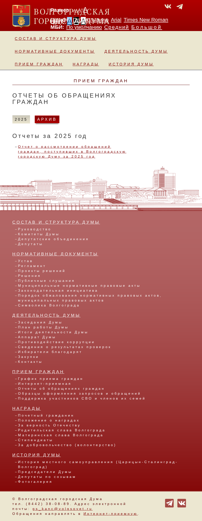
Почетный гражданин (46, 415)
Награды (86, 64)
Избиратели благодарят (50, 352)
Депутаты (30, 244)
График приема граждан (51, 379)
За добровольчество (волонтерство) (67, 445)
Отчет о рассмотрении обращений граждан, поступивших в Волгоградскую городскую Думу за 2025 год (72, 151)
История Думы (131, 64)
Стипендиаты (35, 440)
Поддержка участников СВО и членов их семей (82, 398)
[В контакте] (181, 503)
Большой (146, 27)
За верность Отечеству (49, 425)
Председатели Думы (45, 472)
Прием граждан (39, 64)
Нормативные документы (55, 51)
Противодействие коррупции (56, 342)
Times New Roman (146, 20)
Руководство (34, 229)
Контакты (30, 362)
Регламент (32, 266)
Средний (116, 27)
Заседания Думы (40, 322)
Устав (25, 261)
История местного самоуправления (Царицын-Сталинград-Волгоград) (98, 464)
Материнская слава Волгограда (61, 435)
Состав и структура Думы (55, 38)
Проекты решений (42, 271)
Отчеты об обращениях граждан (61, 388)
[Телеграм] (169, 503)
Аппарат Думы (37, 337)
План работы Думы (43, 327)
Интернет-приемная (45, 384)
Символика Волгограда (49, 305)
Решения (29, 276)
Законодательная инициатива (58, 290)
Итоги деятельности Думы (53, 332)
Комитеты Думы (39, 234)
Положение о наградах (49, 420)
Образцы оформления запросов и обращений (79, 393)
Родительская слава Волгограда (62, 430)
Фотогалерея (35, 482)
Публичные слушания (46, 281)
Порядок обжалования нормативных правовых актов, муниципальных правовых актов (90, 297)
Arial (116, 20)
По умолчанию (91, 20)
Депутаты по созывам (47, 477)
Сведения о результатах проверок (64, 347)
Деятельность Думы (136, 51)
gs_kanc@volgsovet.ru (63, 509)
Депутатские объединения (53, 239)
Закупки (28, 357)
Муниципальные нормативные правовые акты (79, 285)
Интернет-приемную (111, 514)
